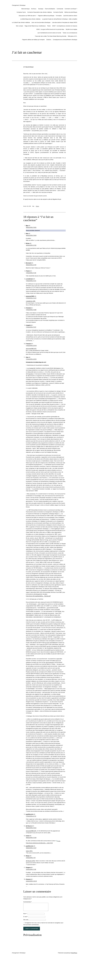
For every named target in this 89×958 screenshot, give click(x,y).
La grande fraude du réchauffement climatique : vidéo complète (59, 19)
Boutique (40, 8)
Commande (60, 8)
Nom (25, 913)
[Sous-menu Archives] (36, 8)
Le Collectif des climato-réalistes (21, 22)
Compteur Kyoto (21, 12)
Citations (48, 39)
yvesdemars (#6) (30, 301)
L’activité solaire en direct (70, 15)
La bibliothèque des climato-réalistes (30, 19)
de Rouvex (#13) (30, 860)
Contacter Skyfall (58, 12)
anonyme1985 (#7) (31, 348)
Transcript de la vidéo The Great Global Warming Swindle (50, 36)
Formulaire (59, 15)
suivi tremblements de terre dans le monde (49, 32)
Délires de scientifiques (70, 12)
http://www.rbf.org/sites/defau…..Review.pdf (38, 596)
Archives (33, 8)
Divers (37, 206)
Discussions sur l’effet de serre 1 (27, 15)
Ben (27, 225)
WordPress (74, 953)
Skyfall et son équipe (71, 29)
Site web (25, 919)
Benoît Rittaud (29, 67)
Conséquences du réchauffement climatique (65, 39)
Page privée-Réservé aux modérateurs (35, 26)
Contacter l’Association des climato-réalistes (39, 12)
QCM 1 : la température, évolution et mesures (64, 26)
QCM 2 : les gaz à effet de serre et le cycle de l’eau (50, 29)
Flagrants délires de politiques (46, 15)
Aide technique (25, 8)
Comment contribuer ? (71, 8)
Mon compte (19, 26)
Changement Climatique (18, 5)
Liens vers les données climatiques (40, 22)
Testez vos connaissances (70, 32)
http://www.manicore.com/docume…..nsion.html (39, 843)
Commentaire (27, 902)
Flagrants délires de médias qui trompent (33, 39)
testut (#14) (29, 851)
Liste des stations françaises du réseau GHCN (64, 22)
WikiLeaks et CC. (72, 36)
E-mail (25, 916)
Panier (49, 26)
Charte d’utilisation (50, 8)
